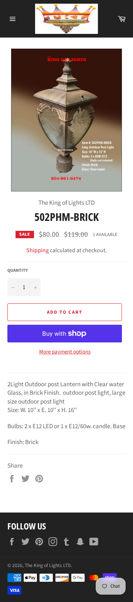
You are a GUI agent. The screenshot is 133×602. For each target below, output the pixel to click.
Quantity (17, 271)
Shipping (37, 250)
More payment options (65, 352)
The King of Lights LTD (48, 565)
